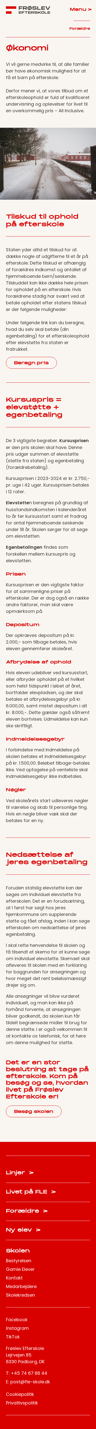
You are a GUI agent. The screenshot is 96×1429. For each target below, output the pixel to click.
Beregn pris (31, 363)
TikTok (13, 1337)
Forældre (79, 29)
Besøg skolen (33, 1111)
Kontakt (14, 1278)
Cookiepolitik (20, 1394)
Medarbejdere (21, 1286)
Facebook (17, 1320)
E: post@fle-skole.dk (28, 1382)
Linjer (20, 1173)
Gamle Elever (20, 1269)
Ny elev (23, 1230)
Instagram (17, 1328)
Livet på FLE (31, 1192)
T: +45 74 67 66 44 (26, 1373)
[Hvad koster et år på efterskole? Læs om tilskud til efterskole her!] (28, 10)
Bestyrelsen (18, 1261)
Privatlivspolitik (22, 1403)
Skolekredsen (20, 1295)
